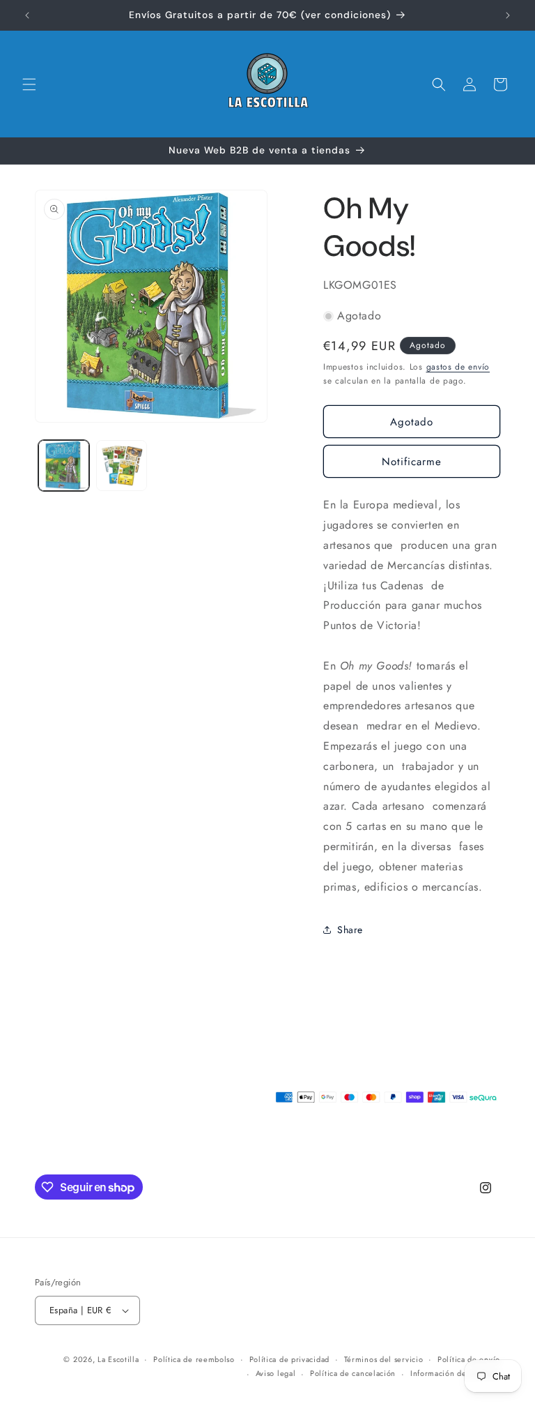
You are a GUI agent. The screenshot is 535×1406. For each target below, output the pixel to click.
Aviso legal (276, 1373)
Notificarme (412, 461)
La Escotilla (118, 1359)
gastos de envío (458, 367)
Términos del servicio (384, 1359)
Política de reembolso (194, 1359)
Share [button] (350, 930)
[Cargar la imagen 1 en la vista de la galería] (63, 465)
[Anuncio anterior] (27, 15)
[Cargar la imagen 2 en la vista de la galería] (121, 465)
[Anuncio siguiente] (508, 15)
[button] (29, 84)
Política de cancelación (353, 1373)
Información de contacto (455, 1373)
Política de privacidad (289, 1359)
